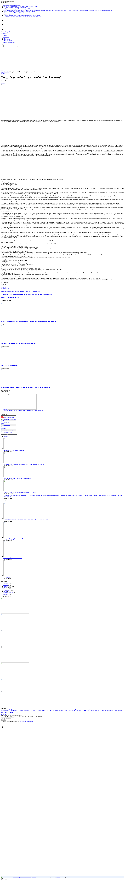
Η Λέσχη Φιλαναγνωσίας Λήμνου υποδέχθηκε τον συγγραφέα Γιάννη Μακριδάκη (22, 15)
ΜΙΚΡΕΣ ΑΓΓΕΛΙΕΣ (8, 592)
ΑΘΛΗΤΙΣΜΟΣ (27, 710)
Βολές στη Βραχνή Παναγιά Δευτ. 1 (13, 539)
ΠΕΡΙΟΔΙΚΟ (6, 39)
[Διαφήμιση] (4, 33)
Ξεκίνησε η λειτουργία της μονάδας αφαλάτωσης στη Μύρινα (17, 8)
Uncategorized (6, 583)
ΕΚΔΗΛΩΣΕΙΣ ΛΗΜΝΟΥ (58, 710)
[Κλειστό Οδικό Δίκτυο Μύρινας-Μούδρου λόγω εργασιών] (11, 690)
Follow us (3, 714)
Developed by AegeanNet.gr (26, 721)
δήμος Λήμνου (10, 712)
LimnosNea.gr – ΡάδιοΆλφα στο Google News (24, 877)
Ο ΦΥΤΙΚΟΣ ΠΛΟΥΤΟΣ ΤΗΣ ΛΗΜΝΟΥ (104, 710)
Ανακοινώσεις (6, 586)
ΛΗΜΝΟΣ (6, 37)
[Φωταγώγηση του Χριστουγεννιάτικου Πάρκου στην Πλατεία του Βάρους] (11, 462)
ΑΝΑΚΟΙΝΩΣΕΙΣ (7, 40)
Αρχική (2, 72)
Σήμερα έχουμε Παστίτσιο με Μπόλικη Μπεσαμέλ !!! (18, 343)
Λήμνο (58, 877)
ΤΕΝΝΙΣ (2, 712)
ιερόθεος (17, 712)
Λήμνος (5, 591)
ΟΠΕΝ (92, 710)
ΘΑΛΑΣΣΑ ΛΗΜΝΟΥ (69, 710)
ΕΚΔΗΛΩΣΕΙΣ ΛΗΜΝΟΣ (43, 710)
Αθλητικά (5, 585)
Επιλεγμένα (6, 590)
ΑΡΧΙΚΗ (5, 35)
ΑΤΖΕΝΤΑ (33, 710)
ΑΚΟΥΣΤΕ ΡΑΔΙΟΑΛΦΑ (9, 42)
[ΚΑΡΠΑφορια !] (17, 575)
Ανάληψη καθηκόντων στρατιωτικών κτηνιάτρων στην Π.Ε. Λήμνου (19, 11)
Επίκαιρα (5, 589)
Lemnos (2, 710)
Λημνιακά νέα (85, 710)
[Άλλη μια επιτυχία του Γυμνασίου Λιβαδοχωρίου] (11, 476)
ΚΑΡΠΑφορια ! (7, 577)
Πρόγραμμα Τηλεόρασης (9, 434)
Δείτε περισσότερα (5, 288)
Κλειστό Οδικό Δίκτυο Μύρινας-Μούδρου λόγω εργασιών (17, 12)
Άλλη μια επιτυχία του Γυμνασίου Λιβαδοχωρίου (14, 7)
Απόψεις (5, 587)
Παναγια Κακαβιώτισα (118, 710)
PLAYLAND (17, 710)
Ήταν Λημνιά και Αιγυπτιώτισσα (12, 558)
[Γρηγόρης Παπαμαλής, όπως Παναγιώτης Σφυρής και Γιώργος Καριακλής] (15, 384)
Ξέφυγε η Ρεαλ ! (7, 14)
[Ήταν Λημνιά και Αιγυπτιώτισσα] (16, 556)
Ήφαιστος (21, 710)
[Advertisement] (62, 59)
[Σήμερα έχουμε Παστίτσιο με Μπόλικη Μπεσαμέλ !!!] (15, 340)
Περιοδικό (6, 72)
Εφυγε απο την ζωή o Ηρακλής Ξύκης (12, 5)
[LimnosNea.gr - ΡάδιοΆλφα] (8, 32)
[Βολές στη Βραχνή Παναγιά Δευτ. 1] (14, 537)
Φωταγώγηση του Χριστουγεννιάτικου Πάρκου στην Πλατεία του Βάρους (20, 6)
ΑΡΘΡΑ (5, 38)
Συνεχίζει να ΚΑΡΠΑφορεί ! (10, 365)
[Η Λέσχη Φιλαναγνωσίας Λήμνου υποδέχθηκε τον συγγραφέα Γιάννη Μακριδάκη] (15, 318)
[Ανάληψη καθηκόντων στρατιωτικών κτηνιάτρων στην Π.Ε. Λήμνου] (15, 678)
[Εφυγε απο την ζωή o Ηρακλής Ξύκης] (11, 448)
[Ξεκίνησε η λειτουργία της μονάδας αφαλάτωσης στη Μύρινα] (11, 490)
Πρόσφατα (5, 436)
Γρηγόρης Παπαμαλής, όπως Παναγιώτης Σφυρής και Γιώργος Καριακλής (26, 387)
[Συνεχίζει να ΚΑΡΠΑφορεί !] (15, 362)
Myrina (11, 710)
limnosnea (6, 710)
